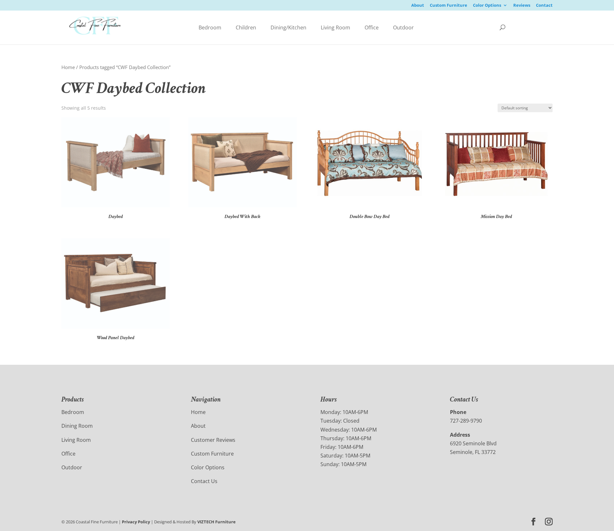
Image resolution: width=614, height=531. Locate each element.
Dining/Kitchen (288, 27)
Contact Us (204, 481)
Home (68, 67)
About (417, 5)
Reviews (521, 5)
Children (246, 27)
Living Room (335, 27)
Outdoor (403, 27)
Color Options (487, 5)
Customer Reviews (213, 439)
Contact (544, 5)
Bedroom (210, 27)
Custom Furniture (448, 5)
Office (372, 27)
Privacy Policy (136, 522)
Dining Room (77, 425)
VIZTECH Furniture (216, 522)
